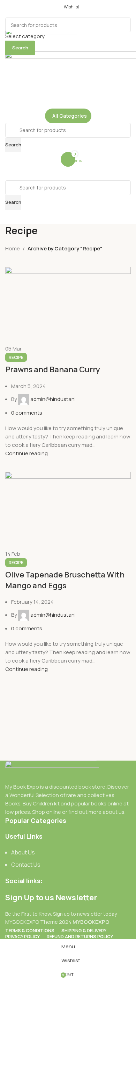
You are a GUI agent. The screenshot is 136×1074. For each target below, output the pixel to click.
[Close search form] (8, 9)
